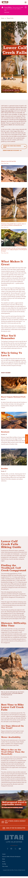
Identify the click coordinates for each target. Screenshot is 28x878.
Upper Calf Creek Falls (7, 111)
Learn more (6, 12)
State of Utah (5, 866)
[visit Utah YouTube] (20, 849)
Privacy (3, 861)
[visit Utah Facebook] (7, 849)
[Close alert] (25, 7)
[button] (26, 439)
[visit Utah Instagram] (11, 849)
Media (3, 859)
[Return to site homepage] (14, 2)
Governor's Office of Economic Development (11, 856)
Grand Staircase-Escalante (11, 150)
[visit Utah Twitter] (15, 849)
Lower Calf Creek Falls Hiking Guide (12, 146)
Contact (3, 854)
